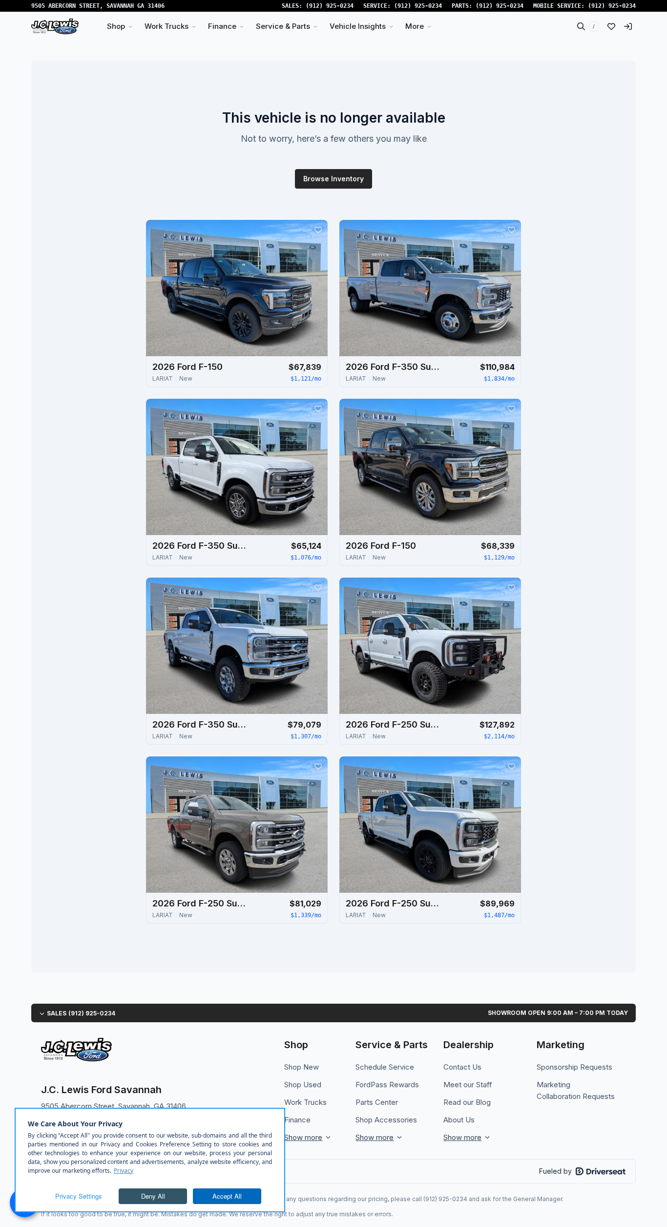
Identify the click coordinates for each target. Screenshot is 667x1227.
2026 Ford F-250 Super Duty (394, 724)
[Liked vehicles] (611, 26)
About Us (459, 1119)
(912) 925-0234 (330, 5)
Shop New (301, 1067)
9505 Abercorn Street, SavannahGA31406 (98, 5)
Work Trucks (305, 1102)
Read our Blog (467, 1102)
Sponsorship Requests (574, 1067)
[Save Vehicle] (318, 230)
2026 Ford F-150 (187, 367)
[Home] (55, 26)
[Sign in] (628, 26)
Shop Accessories (386, 1119)
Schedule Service (384, 1067)
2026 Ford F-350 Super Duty (394, 367)
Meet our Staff (467, 1084)
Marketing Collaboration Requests (576, 1090)
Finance (297, 1119)
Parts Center (376, 1102)
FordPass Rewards (387, 1084)
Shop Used (302, 1084)
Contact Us (462, 1067)
